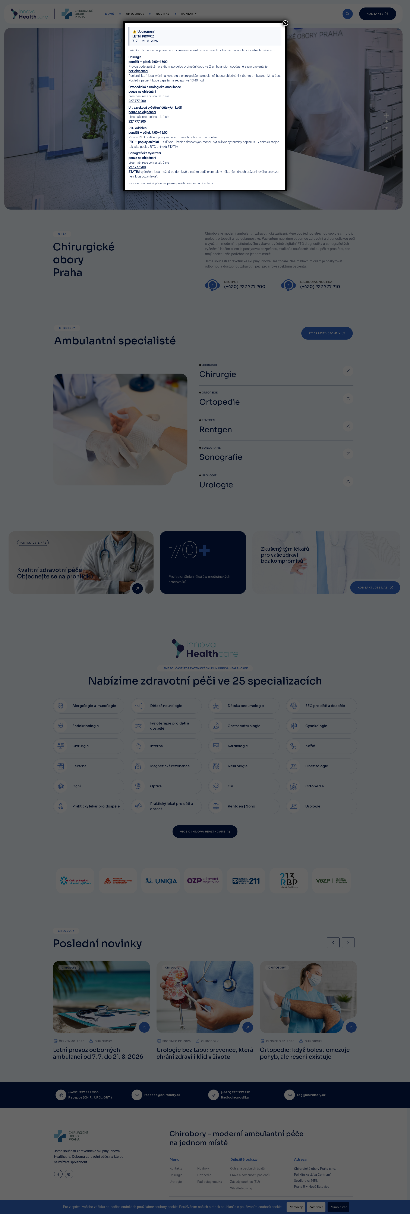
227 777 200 (137, 101)
